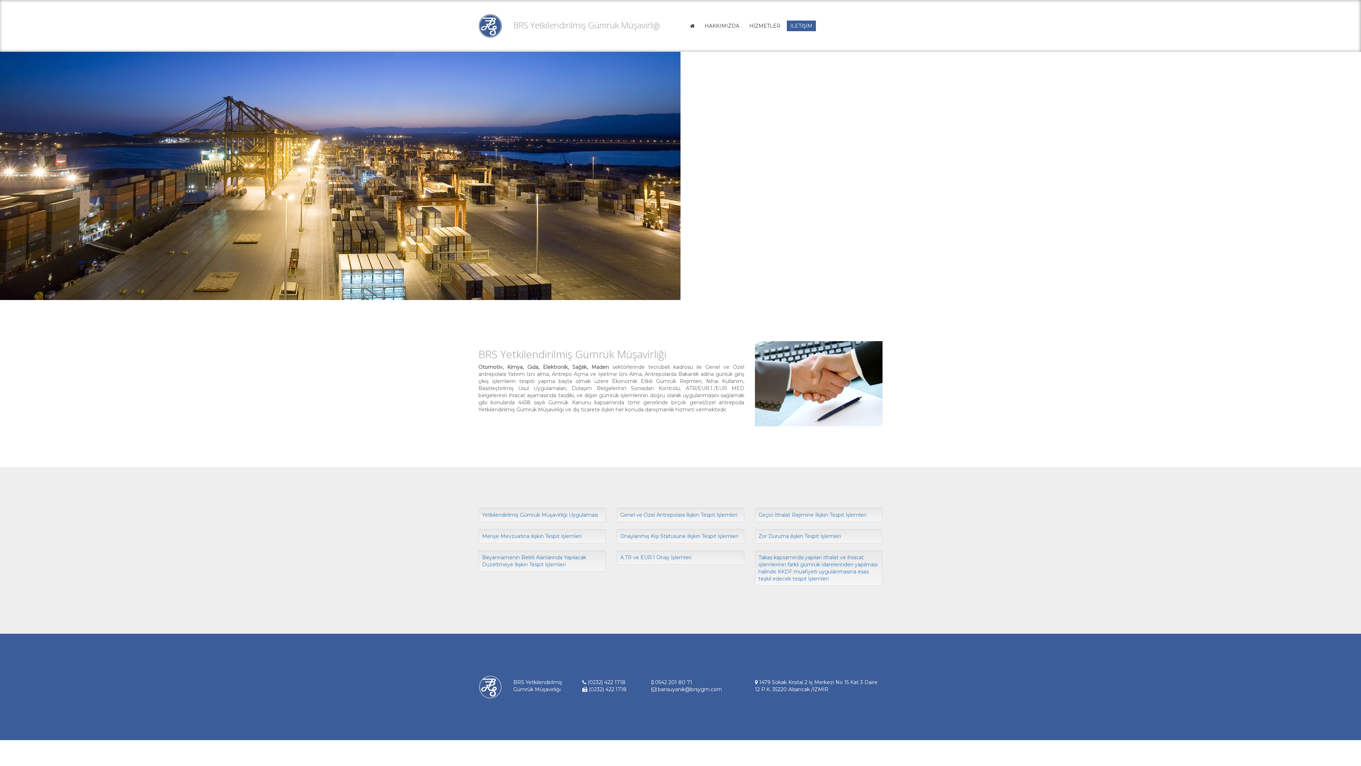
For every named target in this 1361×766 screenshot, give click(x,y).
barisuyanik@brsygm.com (689, 689)
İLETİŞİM (801, 26)
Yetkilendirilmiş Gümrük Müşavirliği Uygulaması (540, 515)
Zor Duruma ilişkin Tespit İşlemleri (799, 536)
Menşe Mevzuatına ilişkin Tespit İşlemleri (532, 536)
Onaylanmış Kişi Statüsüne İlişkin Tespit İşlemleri (679, 536)
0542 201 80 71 (673, 682)
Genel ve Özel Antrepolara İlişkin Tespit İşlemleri (678, 515)
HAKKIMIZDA (722, 26)
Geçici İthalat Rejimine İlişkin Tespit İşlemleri (812, 515)
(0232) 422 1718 (606, 682)
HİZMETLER (764, 26)
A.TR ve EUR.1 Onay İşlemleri (655, 557)
